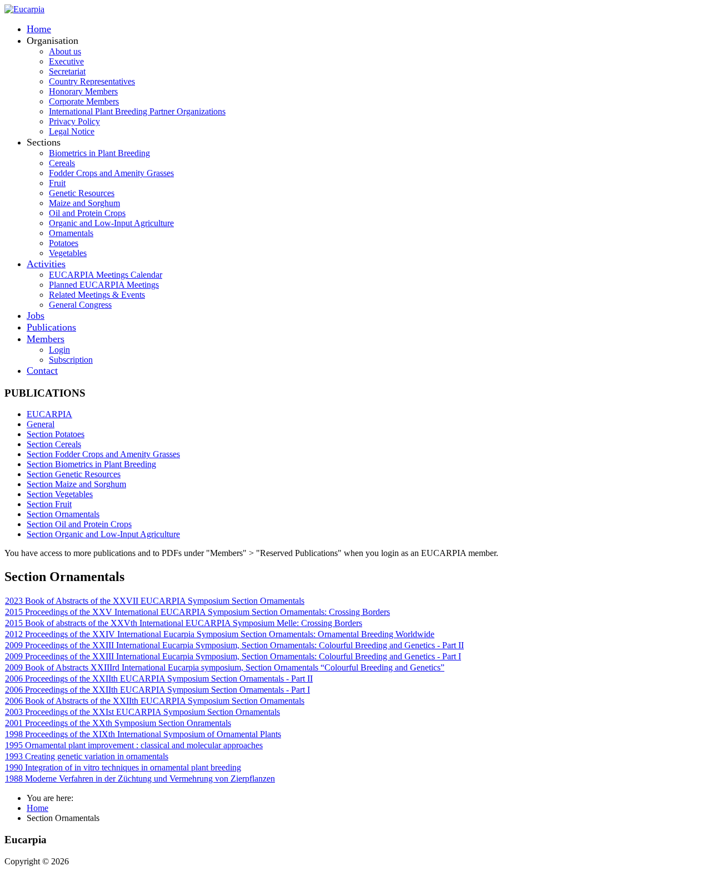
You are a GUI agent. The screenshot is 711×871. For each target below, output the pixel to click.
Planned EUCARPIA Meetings (104, 284)
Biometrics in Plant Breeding (99, 153)
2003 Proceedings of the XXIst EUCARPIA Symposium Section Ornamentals (142, 712)
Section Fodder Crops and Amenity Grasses (103, 454)
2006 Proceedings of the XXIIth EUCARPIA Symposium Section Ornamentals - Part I (157, 689)
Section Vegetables (60, 494)
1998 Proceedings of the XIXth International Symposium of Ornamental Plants (143, 734)
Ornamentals (71, 233)
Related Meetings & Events (97, 294)
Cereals (62, 163)
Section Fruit (49, 504)
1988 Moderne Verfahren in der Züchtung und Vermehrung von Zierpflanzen (140, 778)
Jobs (35, 315)
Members (45, 338)
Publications (51, 327)
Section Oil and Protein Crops (79, 524)
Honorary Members (83, 91)
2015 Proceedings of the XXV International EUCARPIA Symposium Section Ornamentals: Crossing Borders (197, 612)
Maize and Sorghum (84, 203)
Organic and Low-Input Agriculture (111, 223)
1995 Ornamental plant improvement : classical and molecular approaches (134, 745)
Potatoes (63, 243)
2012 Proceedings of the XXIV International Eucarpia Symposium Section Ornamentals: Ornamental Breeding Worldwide (219, 634)
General (40, 424)
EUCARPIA (49, 414)
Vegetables (68, 253)
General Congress (80, 304)
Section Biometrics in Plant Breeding (91, 464)
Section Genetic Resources (74, 474)
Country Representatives (92, 81)
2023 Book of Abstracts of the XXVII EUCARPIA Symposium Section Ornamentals (154, 600)
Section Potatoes (55, 434)
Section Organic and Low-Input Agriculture (103, 534)
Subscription (71, 359)
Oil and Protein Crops (87, 213)
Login (59, 349)
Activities (46, 263)
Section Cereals (54, 444)
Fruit (57, 183)
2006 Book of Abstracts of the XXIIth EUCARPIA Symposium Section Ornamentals (154, 700)
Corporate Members (84, 101)
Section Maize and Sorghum (76, 484)
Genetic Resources (81, 193)
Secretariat (67, 71)
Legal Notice (71, 131)
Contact (42, 370)
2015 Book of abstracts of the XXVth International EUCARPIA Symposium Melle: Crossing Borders (183, 623)
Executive (66, 61)
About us (65, 51)
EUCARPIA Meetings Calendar (105, 274)
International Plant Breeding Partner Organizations (137, 111)
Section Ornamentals (63, 514)
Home (39, 28)
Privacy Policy (74, 121)
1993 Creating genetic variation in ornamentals (86, 756)
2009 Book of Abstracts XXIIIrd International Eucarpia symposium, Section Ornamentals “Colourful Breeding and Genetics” (224, 667)
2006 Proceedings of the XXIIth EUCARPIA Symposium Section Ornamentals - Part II (159, 678)
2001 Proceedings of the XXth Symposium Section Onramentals (118, 723)
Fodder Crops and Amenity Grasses (111, 173)
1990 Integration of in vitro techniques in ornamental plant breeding (123, 767)
